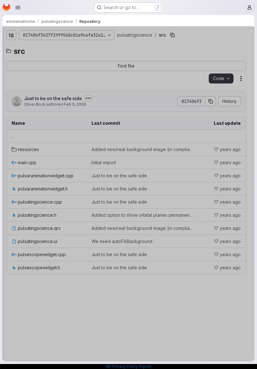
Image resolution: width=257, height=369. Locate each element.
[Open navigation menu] (18, 8)
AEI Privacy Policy (122, 366)
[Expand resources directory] (4, 68)
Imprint (145, 366)
